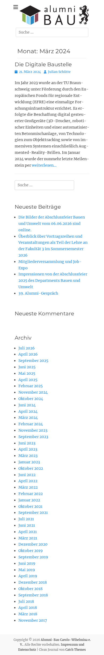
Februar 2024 (30, 424)
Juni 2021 (26, 525)
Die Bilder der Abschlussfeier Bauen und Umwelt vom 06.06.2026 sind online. (51, 223)
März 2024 (28, 417)
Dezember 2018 (32, 582)
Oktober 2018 (30, 588)
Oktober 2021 (30, 506)
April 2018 (27, 607)
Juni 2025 (26, 367)
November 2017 (32, 620)
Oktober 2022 (30, 468)
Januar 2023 (29, 462)
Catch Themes (75, 650)
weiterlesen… (44, 165)
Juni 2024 (27, 405)
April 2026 (28, 354)
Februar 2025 (30, 386)
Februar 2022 (30, 493)
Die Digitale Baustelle (43, 64)
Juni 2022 (26, 474)
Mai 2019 (26, 569)
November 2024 (33, 392)
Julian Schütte (59, 72)
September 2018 (33, 595)
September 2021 (33, 512)
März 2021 (27, 538)
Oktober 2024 (30, 398)
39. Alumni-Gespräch (38, 293)
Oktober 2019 (30, 550)
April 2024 (28, 411)
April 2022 (27, 481)
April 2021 (27, 531)
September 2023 (33, 436)
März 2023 (28, 455)
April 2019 (27, 576)
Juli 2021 (26, 519)
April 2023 (27, 449)
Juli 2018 (26, 601)
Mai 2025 (26, 373)
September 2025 (33, 360)
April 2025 (27, 379)
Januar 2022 (29, 500)
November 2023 (32, 430)
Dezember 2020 (32, 544)
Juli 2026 (26, 348)
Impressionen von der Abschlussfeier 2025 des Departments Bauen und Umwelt (52, 280)
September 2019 (33, 557)
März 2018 (27, 614)
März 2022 (28, 487)
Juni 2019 (26, 563)
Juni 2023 (26, 443)
